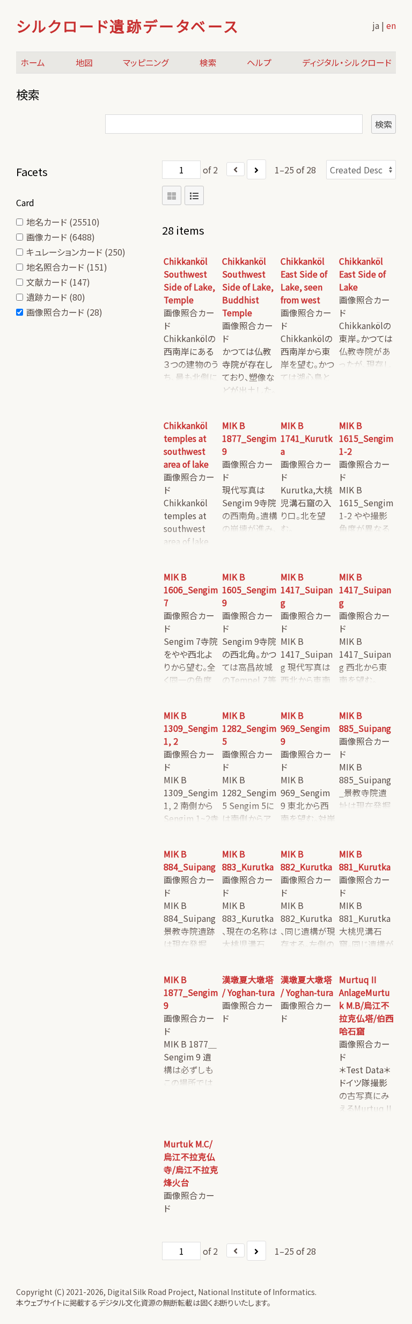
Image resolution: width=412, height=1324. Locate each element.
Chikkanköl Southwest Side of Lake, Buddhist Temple (248, 287)
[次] (256, 169)
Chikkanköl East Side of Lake (362, 274)
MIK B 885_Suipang (365, 721)
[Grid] (171, 195)
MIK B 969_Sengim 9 (305, 728)
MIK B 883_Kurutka (248, 860)
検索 (208, 62)
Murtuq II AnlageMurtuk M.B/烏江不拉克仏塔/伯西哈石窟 (366, 1005)
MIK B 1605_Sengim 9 (249, 590)
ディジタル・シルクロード (347, 62)
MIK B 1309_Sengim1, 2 (191, 728)
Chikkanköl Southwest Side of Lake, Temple (189, 280)
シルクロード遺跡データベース (127, 26)
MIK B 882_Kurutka (306, 860)
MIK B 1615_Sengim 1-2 (366, 438)
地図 (84, 62)
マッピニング (146, 62)
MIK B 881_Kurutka (365, 860)
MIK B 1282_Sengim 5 (249, 728)
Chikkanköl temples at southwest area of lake (186, 444)
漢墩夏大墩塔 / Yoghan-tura (248, 986)
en (391, 25)
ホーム (32, 62)
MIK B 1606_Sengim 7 (191, 590)
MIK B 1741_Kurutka (307, 438)
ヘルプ (259, 62)
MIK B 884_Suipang (190, 860)
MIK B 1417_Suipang (307, 590)
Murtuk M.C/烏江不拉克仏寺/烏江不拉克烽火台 (191, 1163)
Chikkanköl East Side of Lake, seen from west (304, 280)
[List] (194, 195)
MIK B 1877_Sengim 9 (249, 438)
